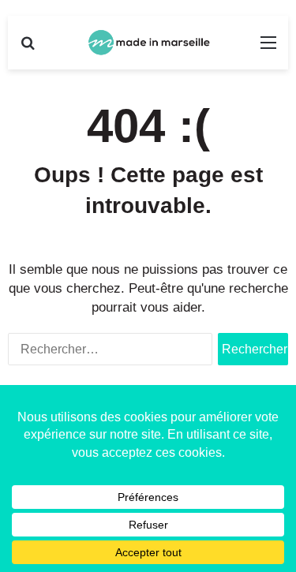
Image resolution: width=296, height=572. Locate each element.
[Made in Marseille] (148, 42)
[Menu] (268, 48)
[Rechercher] (28, 48)
